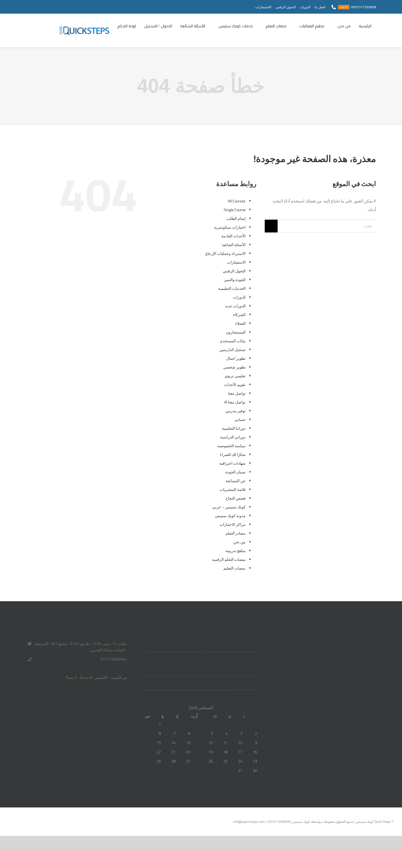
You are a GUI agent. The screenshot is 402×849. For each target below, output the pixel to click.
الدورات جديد (235, 305)
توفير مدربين (235, 410)
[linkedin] (27, 7)
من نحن (239, 542)
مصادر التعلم (236, 533)
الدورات (239, 297)
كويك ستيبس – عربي (229, 507)
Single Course (235, 209)
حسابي (240, 419)
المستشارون (236, 332)
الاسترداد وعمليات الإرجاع (225, 253)
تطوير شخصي (234, 367)
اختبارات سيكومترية (230, 227)
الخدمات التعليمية (232, 288)
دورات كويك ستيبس (361, 643)
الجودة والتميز (235, 279)
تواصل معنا (237, 393)
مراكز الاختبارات (233, 524)
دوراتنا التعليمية (234, 428)
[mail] (36, 7)
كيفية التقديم (125, 734)
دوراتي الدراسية (233, 437)
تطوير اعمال (236, 358)
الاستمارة (128, 716)
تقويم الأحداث (235, 384)
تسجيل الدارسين (232, 349)
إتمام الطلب (236, 218)
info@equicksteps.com (248, 821)
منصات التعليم (234, 568)
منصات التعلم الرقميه (229, 559)
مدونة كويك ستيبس (230, 515)
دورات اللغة (368, 660)
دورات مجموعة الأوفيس (358, 678)
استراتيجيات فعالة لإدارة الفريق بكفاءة (222, 645)
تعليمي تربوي (235, 375)
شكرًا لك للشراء (233, 454)
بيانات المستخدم (233, 340)
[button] (115, 36)
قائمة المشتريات (233, 489)
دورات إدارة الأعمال (361, 669)
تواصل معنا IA (235, 402)
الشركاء (239, 314)
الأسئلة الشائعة (234, 244)
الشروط (129, 708)
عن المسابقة (236, 480)
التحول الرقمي (234, 271)
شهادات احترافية (232, 463)
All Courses (237, 201)
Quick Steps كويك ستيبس (373, 821)
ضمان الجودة (235, 472)
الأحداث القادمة (233, 236)
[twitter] (62, 7)
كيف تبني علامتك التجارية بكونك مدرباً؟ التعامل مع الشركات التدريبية (205, 663)
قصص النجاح (236, 498)
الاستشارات (236, 262)
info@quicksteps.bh (111, 668)
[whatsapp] (45, 7)
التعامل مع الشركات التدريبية (230, 682)
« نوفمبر (250, 779)
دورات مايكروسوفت (361, 652)
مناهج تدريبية (236, 550)
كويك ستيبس (301, 821)
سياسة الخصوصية (231, 445)
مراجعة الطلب (124, 725)
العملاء (240, 323)
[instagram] (54, 7)
